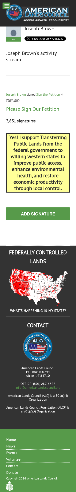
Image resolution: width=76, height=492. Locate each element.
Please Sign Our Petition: (33, 109)
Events (11, 452)
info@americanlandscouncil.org (38, 387)
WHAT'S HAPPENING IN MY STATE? (38, 310)
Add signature (38, 214)
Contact (12, 465)
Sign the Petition (48, 94)
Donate (12, 472)
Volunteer (14, 459)
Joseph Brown (16, 94)
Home (11, 439)
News (10, 446)
